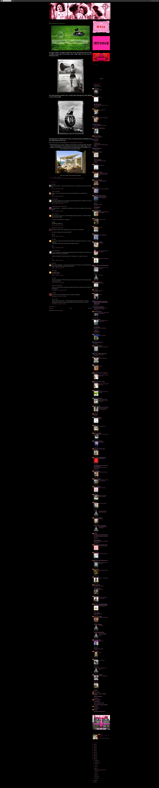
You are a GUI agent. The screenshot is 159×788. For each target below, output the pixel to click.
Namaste (95, 709)
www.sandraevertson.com (103, 358)
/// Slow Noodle (97, 612)
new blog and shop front (103, 545)
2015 (95, 750)
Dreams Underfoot (97, 478)
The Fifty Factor (97, 334)
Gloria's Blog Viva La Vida (99, 703)
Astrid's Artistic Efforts (98, 172)
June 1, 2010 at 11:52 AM (58, 267)
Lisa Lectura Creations (98, 517)
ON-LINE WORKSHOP (102, 235)
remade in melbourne (98, 696)
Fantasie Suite (96, 149)
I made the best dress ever (103, 553)
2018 (95, 745)
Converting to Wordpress (98, 290)
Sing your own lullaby (98, 674)
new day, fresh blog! (102, 606)
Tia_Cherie (96, 289)
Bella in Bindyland (97, 417)
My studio (100, 89)
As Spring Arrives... (102, 442)
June (96, 766)
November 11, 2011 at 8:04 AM (59, 296)
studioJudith (96, 569)
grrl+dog (95, 510)
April (96, 773)
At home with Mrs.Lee (98, 342)
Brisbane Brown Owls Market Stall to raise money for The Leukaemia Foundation (103, 408)
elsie (53, 263)
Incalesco (96, 659)
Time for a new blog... (102, 487)
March (96, 775)
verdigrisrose (96, 708)
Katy (53, 184)
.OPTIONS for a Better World (99, 128)
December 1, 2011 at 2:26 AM (59, 303)
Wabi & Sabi (96, 667)
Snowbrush (96, 116)
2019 (95, 744)
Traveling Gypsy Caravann (99, 632)
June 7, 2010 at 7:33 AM (57, 275)
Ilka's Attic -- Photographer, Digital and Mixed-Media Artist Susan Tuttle (101, 605)
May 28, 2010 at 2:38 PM (57, 196)
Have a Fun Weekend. (97, 86)
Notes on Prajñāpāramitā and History (100, 125)
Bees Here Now (96, 208)
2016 (95, 749)
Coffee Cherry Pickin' (102, 219)
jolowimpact (96, 139)
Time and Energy (101, 660)
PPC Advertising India (56, 273)
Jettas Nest (96, 698)
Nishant (53, 270)
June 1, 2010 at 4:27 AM (57, 260)
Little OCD (96, 706)
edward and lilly (97, 406)
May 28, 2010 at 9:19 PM (57, 247)
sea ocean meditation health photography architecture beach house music (68, 178)
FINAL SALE (101, 275)
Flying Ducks (96, 552)
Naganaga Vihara (97, 699)
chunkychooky (96, 471)
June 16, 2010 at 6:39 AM (58, 282)
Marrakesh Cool (101, 165)
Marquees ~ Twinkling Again (103, 578)
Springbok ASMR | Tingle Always (100, 353)
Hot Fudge (54, 199)
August (96, 763)
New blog (100, 418)
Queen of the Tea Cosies (56, 227)
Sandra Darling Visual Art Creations (58, 206)
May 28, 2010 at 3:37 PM (57, 211)
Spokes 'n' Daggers (97, 433)
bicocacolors (96, 365)
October (96, 760)
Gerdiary (95, 226)
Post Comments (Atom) (58, 310)
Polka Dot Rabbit (97, 486)
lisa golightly (96, 577)
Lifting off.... (97, 771)
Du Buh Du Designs (97, 159)
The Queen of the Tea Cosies (99, 711)
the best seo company (56, 285)
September (97, 761)
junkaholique (96, 88)
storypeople (80, 142)
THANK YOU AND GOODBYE (104, 188)
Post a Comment (52, 306)
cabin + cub (96, 425)
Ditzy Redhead (96, 596)
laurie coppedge (70, 142)
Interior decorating (97, 331)
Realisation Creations (98, 624)
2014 (95, 752)
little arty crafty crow (98, 282)
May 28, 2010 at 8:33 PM (57, 236)
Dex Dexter (96, 343)
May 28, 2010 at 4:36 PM (57, 225)
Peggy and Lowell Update (103, 117)
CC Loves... (101, 97)
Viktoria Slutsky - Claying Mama (100, 525)
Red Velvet (96, 682)
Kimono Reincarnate (98, 398)
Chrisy (101, 734)
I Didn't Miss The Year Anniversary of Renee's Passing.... (102, 634)
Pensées (95, 533)
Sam (53, 278)
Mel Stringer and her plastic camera (101, 544)
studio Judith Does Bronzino (103, 570)
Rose (53, 239)
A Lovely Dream (97, 327)
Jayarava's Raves (97, 124)
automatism (96, 164)
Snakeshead (101, 625)
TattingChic (96, 494)
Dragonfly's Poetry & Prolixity (99, 195)
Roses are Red (96, 692)
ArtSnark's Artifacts (97, 311)
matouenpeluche (97, 207)
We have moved (96, 304)
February (96, 776)
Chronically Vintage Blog (98, 306)
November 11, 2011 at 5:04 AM (59, 290)
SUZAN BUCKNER (97, 210)
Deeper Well (101, 589)
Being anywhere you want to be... (101, 769)
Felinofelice (96, 651)
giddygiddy (96, 330)
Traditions (100, 294)
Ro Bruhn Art (96, 234)
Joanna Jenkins (55, 250)
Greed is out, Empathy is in (103, 675)
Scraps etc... (101, 227)
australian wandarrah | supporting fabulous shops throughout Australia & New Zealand (101, 302)
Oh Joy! (95, 203)
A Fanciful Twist (97, 143)
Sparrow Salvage (97, 588)
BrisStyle (95, 257)
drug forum (54, 299)
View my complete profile (103, 738)
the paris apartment (97, 148)
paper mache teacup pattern (98, 648)
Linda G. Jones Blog (98, 616)
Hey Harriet (96, 218)
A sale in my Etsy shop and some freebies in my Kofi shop (103, 174)
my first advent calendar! (98, 204)
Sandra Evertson (97, 357)
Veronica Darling (97, 319)
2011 (95, 757)
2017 (95, 747)
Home (71, 308)
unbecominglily (97, 701)
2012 (95, 755)
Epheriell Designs (97, 540)
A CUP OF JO (96, 85)
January (100, 652)
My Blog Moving (101, 458)
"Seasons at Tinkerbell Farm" (103, 346)
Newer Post (51, 308)
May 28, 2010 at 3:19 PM (57, 203)
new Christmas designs (103, 503)
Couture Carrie (96, 96)
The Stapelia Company (98, 441)
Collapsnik (96, 140)
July (96, 765)
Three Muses (96, 187)
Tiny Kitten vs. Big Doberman (99, 585)
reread (95, 249)
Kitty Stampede (97, 584)
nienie (95, 108)
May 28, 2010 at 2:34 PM (57, 188)
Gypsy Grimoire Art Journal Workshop (100, 328)
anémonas (100, 366)
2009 (95, 780)
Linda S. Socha (54, 191)
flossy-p (95, 502)
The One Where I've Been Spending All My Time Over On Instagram (103, 400)
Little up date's (101, 283)
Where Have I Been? (102, 335)
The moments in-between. (103, 472)
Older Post (90, 308)
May (96, 768)
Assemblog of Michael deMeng (100, 457)
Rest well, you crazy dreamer (99, 354)
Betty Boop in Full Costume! (103, 617)
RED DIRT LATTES (97, 104)
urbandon (96, 274)
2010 (95, 758)
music (89, 147)
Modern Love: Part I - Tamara (103, 434)
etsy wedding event (102, 426)
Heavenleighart (97, 390)
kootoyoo (95, 690)
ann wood (96, 647)
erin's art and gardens (98, 345)
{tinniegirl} (96, 413)
